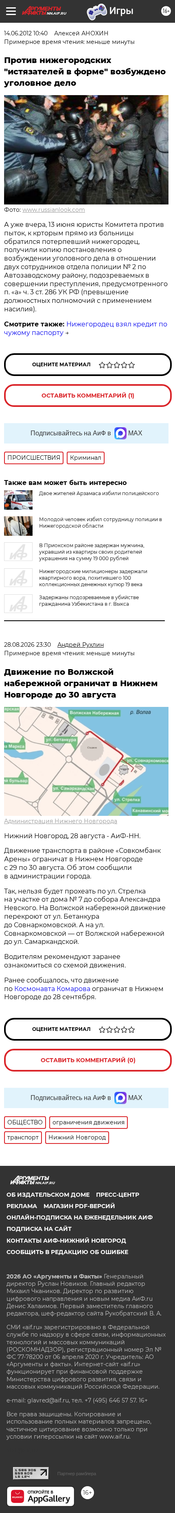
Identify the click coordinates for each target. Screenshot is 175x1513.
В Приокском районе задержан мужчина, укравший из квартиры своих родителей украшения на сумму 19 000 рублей (91, 551)
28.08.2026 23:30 (27, 644)
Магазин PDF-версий (79, 1206)
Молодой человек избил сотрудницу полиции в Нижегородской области (100, 522)
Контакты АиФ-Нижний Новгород (66, 1240)
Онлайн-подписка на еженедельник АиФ (80, 1217)
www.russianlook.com (53, 209)
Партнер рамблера (76, 1473)
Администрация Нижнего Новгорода (60, 821)
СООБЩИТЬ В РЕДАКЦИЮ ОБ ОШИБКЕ (67, 1252)
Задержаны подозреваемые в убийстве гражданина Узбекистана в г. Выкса (89, 600)
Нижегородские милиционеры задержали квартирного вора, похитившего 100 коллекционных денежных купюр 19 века (93, 577)
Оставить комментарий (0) (88, 1060)
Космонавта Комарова (53, 989)
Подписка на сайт (39, 1229)
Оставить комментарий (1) (88, 395)
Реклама (22, 1206)
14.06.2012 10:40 (26, 33)
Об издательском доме (48, 1194)
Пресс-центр (117, 1194)
